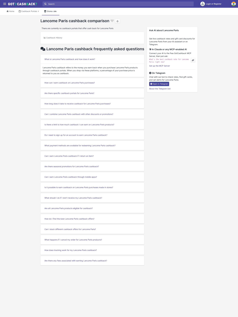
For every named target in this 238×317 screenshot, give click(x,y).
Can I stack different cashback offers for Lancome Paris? (70, 229)
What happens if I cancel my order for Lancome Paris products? (73, 240)
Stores (51, 11)
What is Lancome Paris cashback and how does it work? (69, 59)
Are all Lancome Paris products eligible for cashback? (68, 208)
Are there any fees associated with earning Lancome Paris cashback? (75, 260)
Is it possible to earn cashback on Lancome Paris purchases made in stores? (78, 187)
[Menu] (4, 4)
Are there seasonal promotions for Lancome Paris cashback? (71, 166)
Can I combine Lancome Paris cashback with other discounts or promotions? (78, 114)
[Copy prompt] (193, 60)
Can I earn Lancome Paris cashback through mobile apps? (70, 177)
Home (11, 11)
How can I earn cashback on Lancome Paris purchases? (69, 83)
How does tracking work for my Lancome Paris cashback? (70, 250)
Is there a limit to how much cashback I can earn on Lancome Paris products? (79, 124)
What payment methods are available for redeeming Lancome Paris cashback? (79, 145)
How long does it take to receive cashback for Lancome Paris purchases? (77, 103)
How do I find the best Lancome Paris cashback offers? (69, 219)
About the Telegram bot (160, 88)
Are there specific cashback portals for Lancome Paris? (69, 93)
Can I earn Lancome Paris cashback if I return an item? (69, 156)
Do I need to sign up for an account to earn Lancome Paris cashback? (75, 135)
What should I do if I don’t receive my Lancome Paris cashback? (73, 198)
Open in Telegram (160, 84)
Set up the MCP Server (159, 66)
